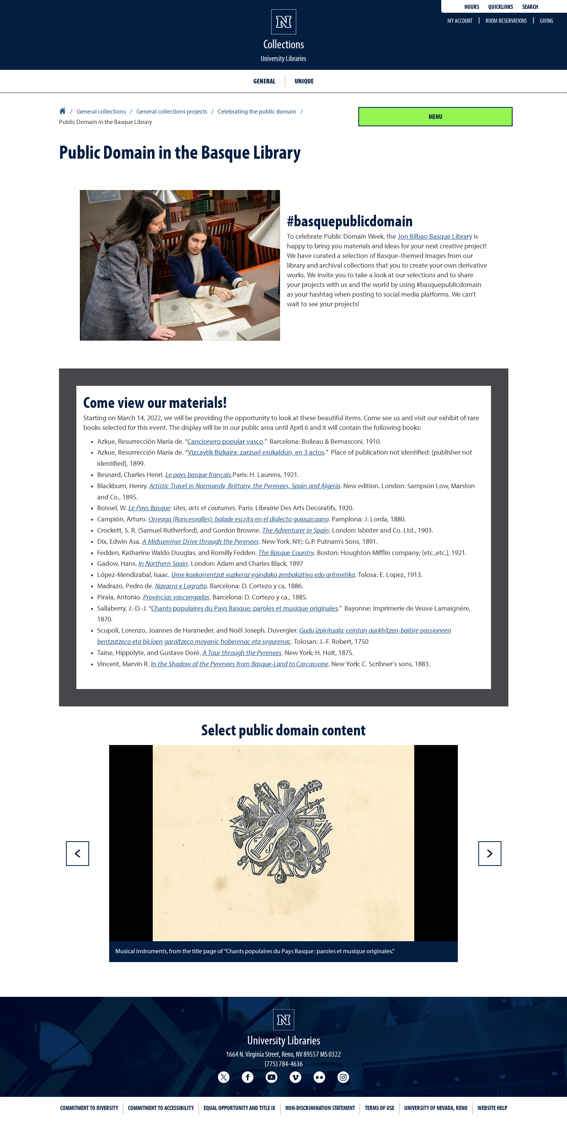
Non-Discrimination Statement (320, 1108)
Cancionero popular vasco (225, 441)
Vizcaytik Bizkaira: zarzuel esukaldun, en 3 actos (256, 452)
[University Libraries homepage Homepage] (283, 1019)
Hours (471, 6)
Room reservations (506, 20)
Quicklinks (500, 6)
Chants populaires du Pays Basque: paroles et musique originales (244, 608)
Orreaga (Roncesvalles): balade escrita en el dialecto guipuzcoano (238, 519)
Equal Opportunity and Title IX (239, 1108)
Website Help (492, 1108)
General (264, 80)
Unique (304, 80)
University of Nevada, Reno (435, 1108)
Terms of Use (379, 1108)
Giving (546, 20)
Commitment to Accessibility (161, 1108)
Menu (435, 116)
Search (530, 6)
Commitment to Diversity (89, 1108)
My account (459, 20)
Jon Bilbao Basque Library (435, 236)
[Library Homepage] (63, 112)
